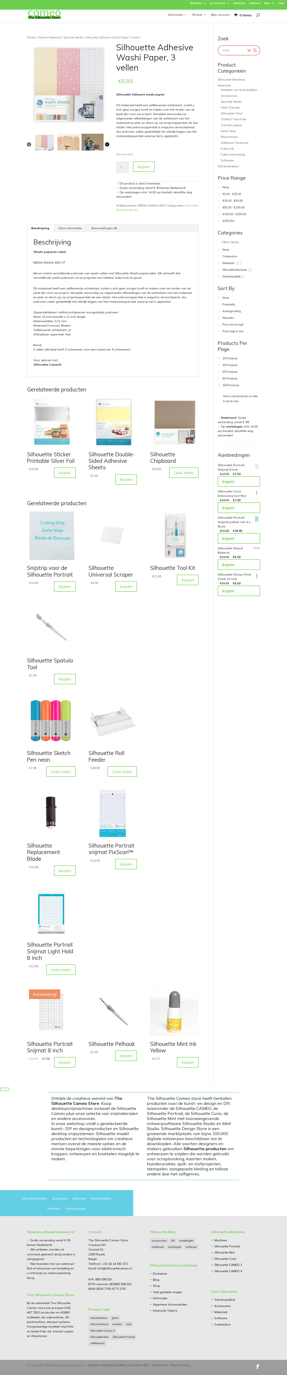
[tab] (40, 228)
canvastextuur (98, 1317)
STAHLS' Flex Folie (233, 119)
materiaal (158, 1246)
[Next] (107, 144)
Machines (196, 3)
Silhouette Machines (231, 79)
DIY (173, 1240)
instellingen (186, 1240)
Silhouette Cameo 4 (102, 1330)
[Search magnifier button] (255, 50)
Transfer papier (231, 125)
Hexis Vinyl (228, 131)
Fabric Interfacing (233, 154)
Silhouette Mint (99, 1336)
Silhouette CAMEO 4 (228, 1271)
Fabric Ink (227, 148)
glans (115, 1317)
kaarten (117, 1324)
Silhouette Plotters (34, 1198)
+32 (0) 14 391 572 (115, 1264)
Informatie (175, 15)
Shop (156, 1286)
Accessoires (217, 3)
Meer (267, 3)
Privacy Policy (181, 1365)
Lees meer (184, 472)
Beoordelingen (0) (104, 228)
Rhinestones (229, 137)
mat (128, 1324)
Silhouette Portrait (124, 1336)
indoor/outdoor (99, 1324)
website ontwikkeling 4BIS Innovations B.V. (118, 1365)
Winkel (197, 15)
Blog (156, 1280)
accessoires (159, 1240)
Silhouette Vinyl (231, 113)
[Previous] (29, 144)
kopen (144, 166)
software (191, 1246)
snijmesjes (174, 1246)
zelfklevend (97, 1343)
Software (255, 3)
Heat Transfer (230, 107)
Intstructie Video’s (165, 1310)
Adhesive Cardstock (235, 143)
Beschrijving (40, 228)
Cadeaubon (222, 1324)
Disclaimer (160, 1274)
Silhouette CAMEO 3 (228, 1265)
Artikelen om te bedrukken (239, 90)
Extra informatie (70, 228)
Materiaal (239, 3)
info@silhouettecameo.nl (114, 1268)
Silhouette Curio (225, 1259)
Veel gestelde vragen (167, 1292)
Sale (281, 3)
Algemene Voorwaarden (170, 1304)
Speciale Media (73, 37)
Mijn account (220, 15)
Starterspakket (228, 166)
